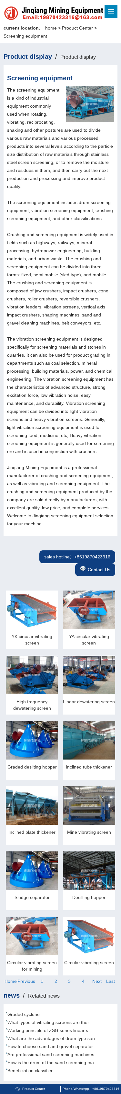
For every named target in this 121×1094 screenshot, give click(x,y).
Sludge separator (32, 897)
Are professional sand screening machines (50, 1054)
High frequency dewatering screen (32, 705)
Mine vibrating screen (89, 832)
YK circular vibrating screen (32, 639)
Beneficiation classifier (30, 1070)
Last (110, 981)
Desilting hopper (89, 897)
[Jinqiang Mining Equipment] (32, 14)
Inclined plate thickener (31, 832)
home (51, 28)
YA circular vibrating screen (89, 639)
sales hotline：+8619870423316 (77, 556)
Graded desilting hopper (32, 766)
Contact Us (99, 569)
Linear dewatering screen (89, 701)
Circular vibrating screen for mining (32, 966)
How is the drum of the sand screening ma (50, 1062)
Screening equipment (25, 36)
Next (97, 981)
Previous (26, 981)
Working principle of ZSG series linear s (47, 1030)
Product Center (77, 28)
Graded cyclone (23, 1014)
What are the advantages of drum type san (51, 1038)
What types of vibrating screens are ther (48, 1022)
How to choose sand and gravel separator (50, 1046)
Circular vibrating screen (89, 962)
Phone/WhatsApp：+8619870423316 (91, 1088)
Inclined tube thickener (89, 766)
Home (11, 981)
